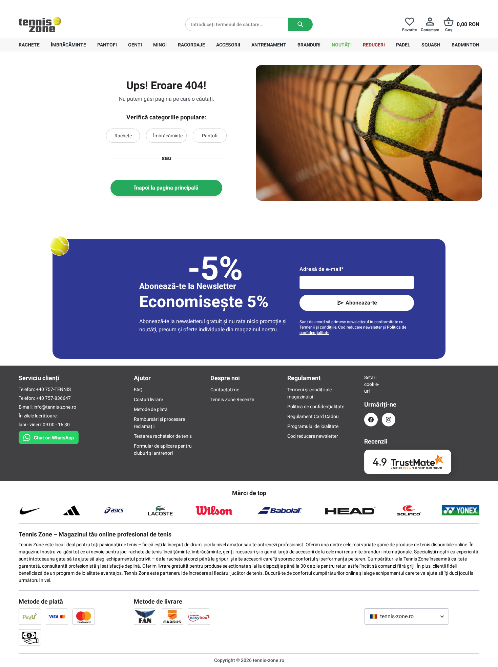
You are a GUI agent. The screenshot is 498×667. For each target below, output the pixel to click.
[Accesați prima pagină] (40, 24)
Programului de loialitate (312, 426)
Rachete (123, 135)
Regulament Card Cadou (313, 416)
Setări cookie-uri (371, 384)
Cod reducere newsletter (360, 327)
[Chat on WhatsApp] (49, 436)
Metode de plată (151, 409)
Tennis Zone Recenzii (232, 399)
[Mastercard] (83, 616)
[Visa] (57, 616)
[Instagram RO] (388, 420)
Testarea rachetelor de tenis (163, 436)
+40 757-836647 (56, 5)
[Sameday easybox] (199, 616)
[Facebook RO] (371, 420)
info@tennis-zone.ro (55, 407)
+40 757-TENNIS (53, 389)
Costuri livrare (148, 399)
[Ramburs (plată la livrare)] (30, 637)
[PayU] (30, 616)
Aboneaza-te (361, 302)
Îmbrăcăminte (168, 135)
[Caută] (300, 24)
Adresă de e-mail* (321, 269)
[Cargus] (172, 616)
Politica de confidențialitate (315, 406)
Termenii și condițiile (317, 327)
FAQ (138, 389)
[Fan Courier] (145, 616)
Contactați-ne (224, 389)
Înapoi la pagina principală (166, 187)
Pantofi (209, 135)
